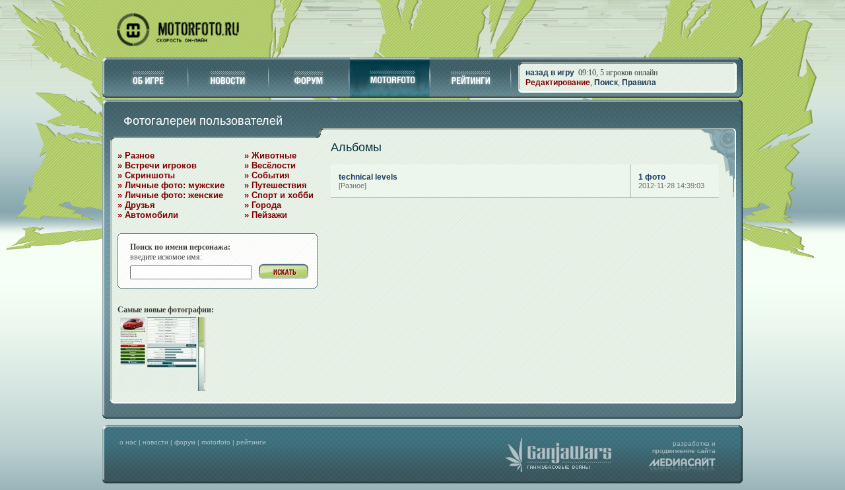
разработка (691, 443)
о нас (128, 442)
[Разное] (352, 186)
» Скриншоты (146, 175)
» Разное (136, 155)
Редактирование (557, 82)
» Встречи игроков (157, 165)
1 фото (651, 177)
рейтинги (251, 442)
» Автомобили (148, 215)
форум (184, 442)
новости (155, 442)
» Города (262, 205)
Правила (639, 82)
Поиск (606, 82)
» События (267, 175)
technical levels (368, 177)
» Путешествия (275, 185)
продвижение (673, 450)
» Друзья (136, 205)
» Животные (270, 155)
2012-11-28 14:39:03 (671, 186)
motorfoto (215, 442)
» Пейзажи (265, 215)
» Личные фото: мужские (171, 185)
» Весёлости (270, 165)
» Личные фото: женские (170, 195)
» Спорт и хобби (279, 195)
